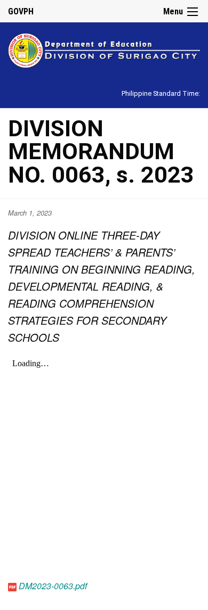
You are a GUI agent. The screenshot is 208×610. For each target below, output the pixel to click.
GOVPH (21, 11)
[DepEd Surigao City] (104, 48)
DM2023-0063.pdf (53, 586)
